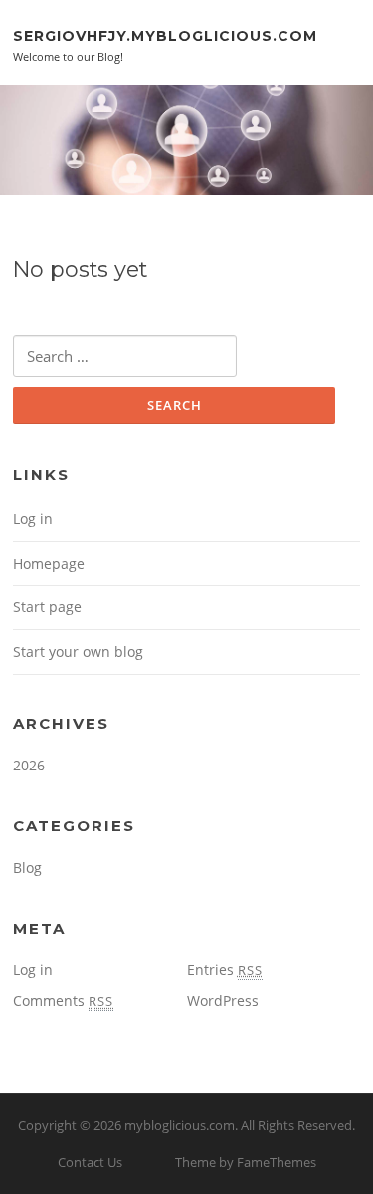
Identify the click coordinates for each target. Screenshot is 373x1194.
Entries (225, 969)
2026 (29, 765)
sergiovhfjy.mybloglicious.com (165, 35)
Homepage (49, 563)
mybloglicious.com (179, 1125)
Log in (33, 518)
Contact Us (90, 1162)
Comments (63, 1000)
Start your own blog (78, 651)
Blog (27, 867)
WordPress (223, 1000)
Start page (47, 606)
